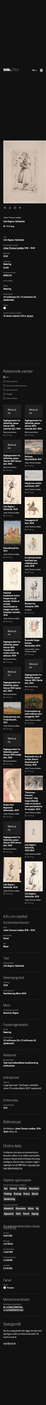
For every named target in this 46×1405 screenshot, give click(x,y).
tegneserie (9, 1213)
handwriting (9, 1199)
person (26, 1194)
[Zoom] (5, 208)
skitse (31, 1208)
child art (23, 1188)
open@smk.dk (9, 1343)
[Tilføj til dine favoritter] (20, 208)
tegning (35, 1213)
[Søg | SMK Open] (11, 70)
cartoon (13, 1188)
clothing (7, 1194)
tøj (37, 1208)
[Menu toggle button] (41, 70)
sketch (35, 1194)
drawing (17, 1194)
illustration (34, 1188)
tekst (18, 1213)
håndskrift (8, 1208)
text (5, 1188)
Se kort (30, 316)
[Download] (10, 208)
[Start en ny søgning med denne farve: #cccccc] (4, 308)
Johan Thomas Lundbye (13, 248)
